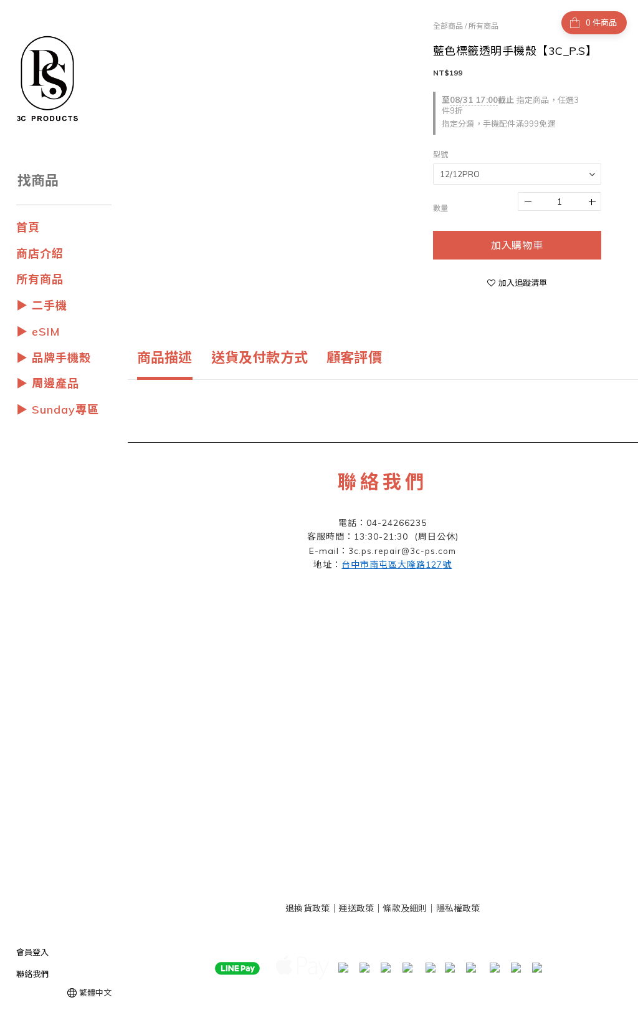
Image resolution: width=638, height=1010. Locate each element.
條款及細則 (405, 908)
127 (396, 564)
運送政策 (356, 908)
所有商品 (483, 26)
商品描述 (165, 357)
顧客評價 (354, 357)
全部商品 (448, 26)
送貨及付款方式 (259, 357)
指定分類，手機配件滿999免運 (499, 124)
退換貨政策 (307, 908)
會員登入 (32, 952)
